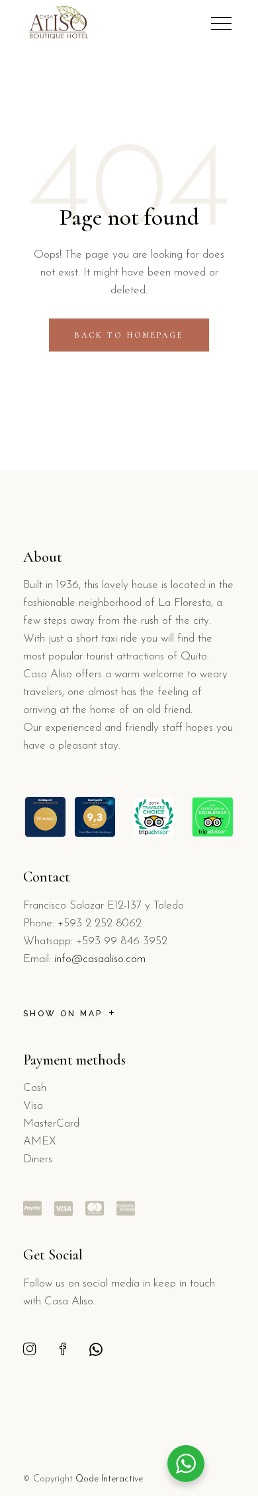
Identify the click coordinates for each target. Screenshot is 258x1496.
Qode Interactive (109, 1479)
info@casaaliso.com (100, 959)
